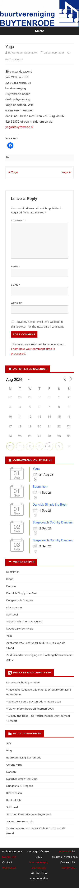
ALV (8, 743)
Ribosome (65, 852)
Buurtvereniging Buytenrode (23, 758)
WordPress (68, 868)
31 (10, 446)
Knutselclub (13, 800)
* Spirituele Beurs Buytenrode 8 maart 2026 (33, 702)
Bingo (9, 579)
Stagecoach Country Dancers (53, 522)
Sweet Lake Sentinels (19, 629)
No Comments (14, 59)
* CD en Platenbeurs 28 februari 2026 (30, 709)
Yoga (14, 172)
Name (15, 266)
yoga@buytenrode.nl (19, 127)
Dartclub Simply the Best (49, 504)
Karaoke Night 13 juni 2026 (23, 683)
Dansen (11, 586)
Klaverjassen (14, 608)
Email (15, 285)
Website (16, 303)
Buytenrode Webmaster (23, 53)
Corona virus (14, 765)
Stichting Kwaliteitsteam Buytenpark (29, 814)
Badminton (40, 486)
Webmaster (9, 868)
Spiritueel (12, 615)
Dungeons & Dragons (19, 600)
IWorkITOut (9, 857)
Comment (18, 220)
